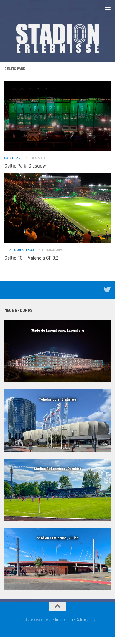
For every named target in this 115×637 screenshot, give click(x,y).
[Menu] (107, 7)
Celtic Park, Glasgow (25, 166)
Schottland (13, 158)
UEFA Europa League (20, 250)
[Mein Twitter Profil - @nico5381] (107, 289)
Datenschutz (86, 619)
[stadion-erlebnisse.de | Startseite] (57, 38)
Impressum (64, 619)
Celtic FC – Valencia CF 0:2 (31, 258)
